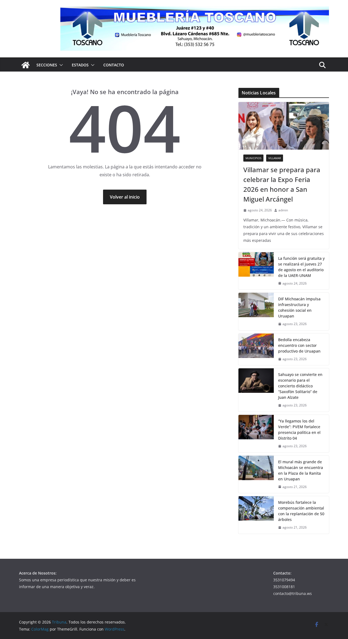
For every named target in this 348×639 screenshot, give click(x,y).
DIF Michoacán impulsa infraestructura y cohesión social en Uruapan (299, 307)
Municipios (253, 158)
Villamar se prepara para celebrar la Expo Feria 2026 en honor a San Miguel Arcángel (281, 184)
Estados (80, 64)
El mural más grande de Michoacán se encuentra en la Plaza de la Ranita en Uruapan (300, 470)
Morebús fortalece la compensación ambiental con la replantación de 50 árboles (301, 511)
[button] (60, 65)
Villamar (274, 158)
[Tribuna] (25, 65)
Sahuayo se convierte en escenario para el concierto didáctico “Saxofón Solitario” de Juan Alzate (300, 386)
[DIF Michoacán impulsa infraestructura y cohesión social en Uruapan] (256, 311)
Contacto (113, 64)
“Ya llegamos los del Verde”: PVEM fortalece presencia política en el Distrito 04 (299, 429)
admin (283, 210)
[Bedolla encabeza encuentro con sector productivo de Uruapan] (256, 349)
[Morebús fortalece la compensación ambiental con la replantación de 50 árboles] (256, 515)
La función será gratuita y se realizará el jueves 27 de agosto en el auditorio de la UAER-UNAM (301, 267)
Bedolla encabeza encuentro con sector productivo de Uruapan (299, 345)
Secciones (46, 64)
